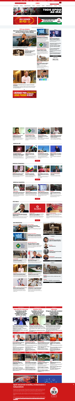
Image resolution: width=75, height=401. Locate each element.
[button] (73, 384)
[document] (37, 200)
